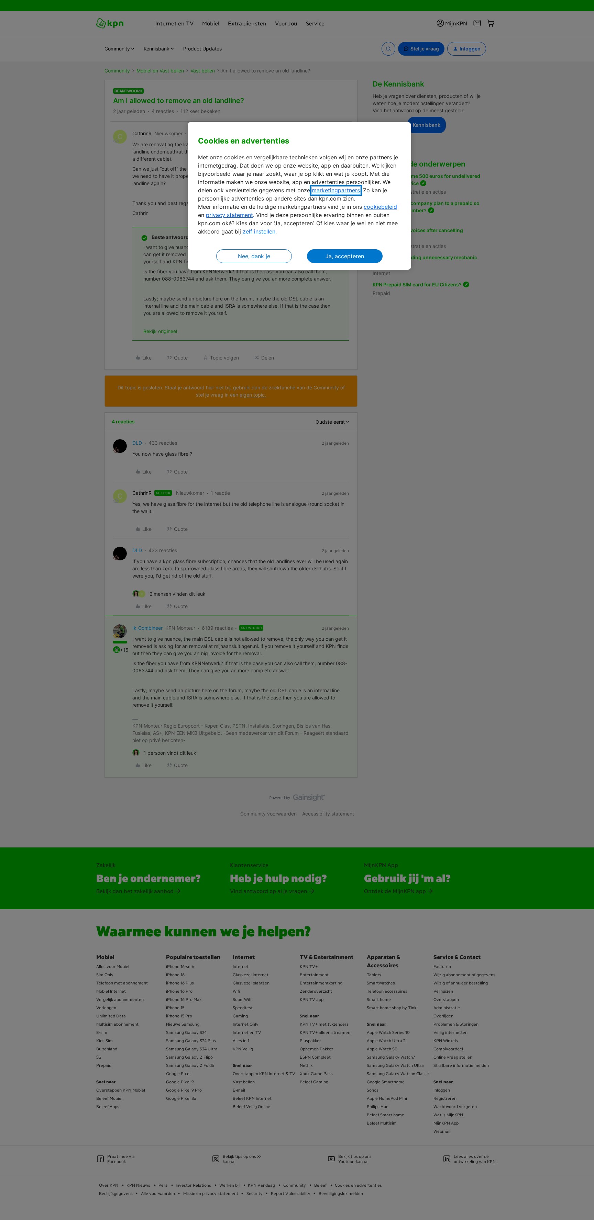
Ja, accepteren (345, 256)
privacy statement (229, 215)
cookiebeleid (380, 206)
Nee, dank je (254, 256)
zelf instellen (259, 231)
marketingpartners (336, 190)
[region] (299, 196)
